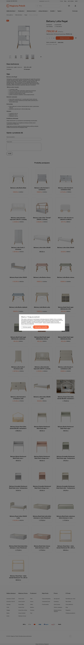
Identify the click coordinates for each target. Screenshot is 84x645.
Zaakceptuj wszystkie (41, 327)
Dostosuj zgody (27, 327)
